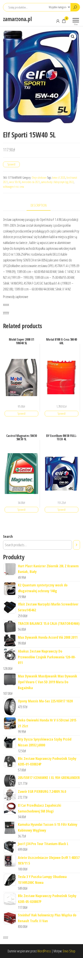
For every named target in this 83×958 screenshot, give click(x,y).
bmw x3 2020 (58, 177)
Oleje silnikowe (39, 177)
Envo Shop (69, 951)
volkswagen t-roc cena (13, 187)
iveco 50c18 (15, 182)
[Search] (76, 544)
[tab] (42, 205)
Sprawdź (11, 164)
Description (39, 205)
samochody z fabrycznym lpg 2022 (57, 182)
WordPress (44, 951)
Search (8, 536)
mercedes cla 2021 (31, 182)
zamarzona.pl (17, 19)
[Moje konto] (57, 21)
